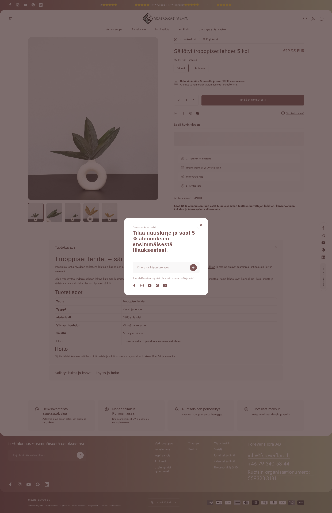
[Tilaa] (193, 267)
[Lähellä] (201, 225)
